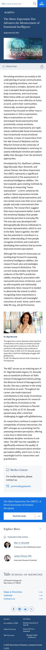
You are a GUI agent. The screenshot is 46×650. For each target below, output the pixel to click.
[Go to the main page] (13, 4)
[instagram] (19, 609)
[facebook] (13, 609)
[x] (31, 609)
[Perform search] (34, 3)
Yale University (9, 635)
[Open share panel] (42, 66)
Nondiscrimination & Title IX (30, 624)
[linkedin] (25, 609)
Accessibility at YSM (11, 623)
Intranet (6, 619)
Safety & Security (10, 629)
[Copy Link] (40, 529)
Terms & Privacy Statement (28, 630)
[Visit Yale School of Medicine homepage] (23, 574)
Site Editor (26, 619)
